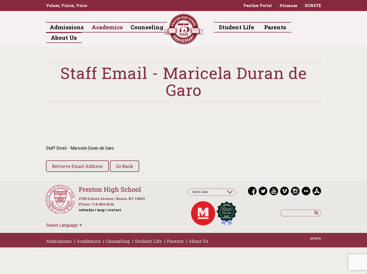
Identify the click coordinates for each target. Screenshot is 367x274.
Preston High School (110, 189)
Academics (88, 241)
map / (102, 210)
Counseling (118, 241)
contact (114, 210)
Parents (175, 241)
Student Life (148, 241)
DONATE (313, 5)
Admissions (58, 241)
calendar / (87, 210)
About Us (198, 241)
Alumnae (288, 5)
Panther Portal (257, 5)
